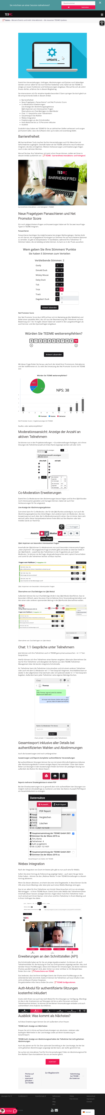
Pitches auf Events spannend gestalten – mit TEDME (29, 1078)
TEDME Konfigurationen (66, 982)
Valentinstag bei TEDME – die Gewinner (75, 1076)
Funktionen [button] (22, 1096)
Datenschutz (91, 1096)
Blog (53, 1102)
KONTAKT (52, 1062)
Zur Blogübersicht (52, 1073)
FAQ (53, 1104)
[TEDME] (9, 14)
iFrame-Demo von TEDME (44, 971)
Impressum (90, 1099)
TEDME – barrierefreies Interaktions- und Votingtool (65, 155)
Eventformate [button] (40, 1096)
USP (53, 1099)
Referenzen (56, 1096)
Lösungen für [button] (6, 1096)
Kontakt (89, 1102)
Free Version (74, 1099)
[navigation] (88, 1112)
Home (7, 20)
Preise (72, 1096)
